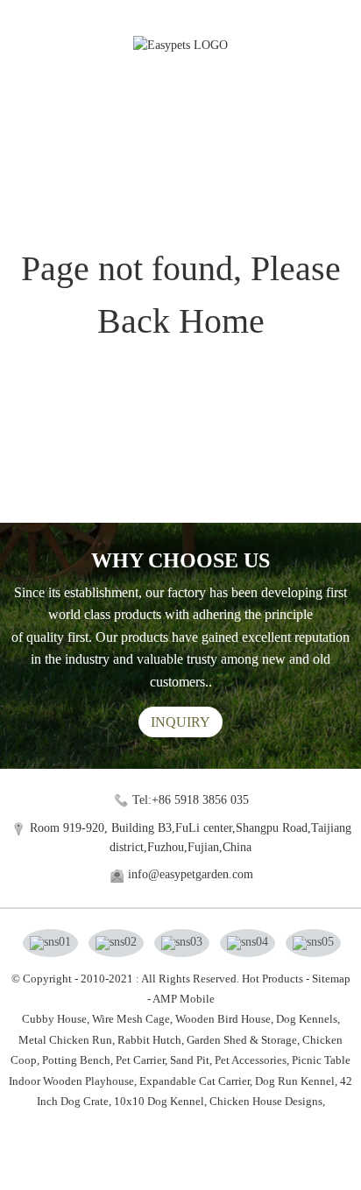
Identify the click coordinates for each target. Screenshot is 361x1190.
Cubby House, (55, 1018)
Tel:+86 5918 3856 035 (190, 799)
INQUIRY (180, 722)
